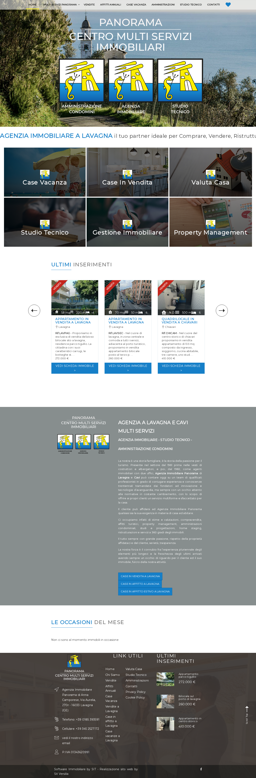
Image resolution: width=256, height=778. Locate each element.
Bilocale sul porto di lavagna (189, 697)
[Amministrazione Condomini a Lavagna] (81, 86)
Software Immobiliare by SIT (75, 769)
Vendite (110, 680)
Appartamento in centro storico (190, 720)
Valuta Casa (134, 669)
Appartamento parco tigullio (188, 675)
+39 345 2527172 (87, 729)
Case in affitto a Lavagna (140, 583)
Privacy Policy (136, 692)
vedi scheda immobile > (75, 368)
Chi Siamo (112, 675)
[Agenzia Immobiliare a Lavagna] (131, 86)
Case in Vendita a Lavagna (140, 576)
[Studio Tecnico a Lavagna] (180, 86)
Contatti (131, 686)
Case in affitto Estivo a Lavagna (145, 591)
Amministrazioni (137, 680)
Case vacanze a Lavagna (112, 736)
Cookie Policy (135, 697)
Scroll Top (246, 718)
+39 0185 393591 (87, 719)
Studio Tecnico (136, 675)
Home (110, 669)
